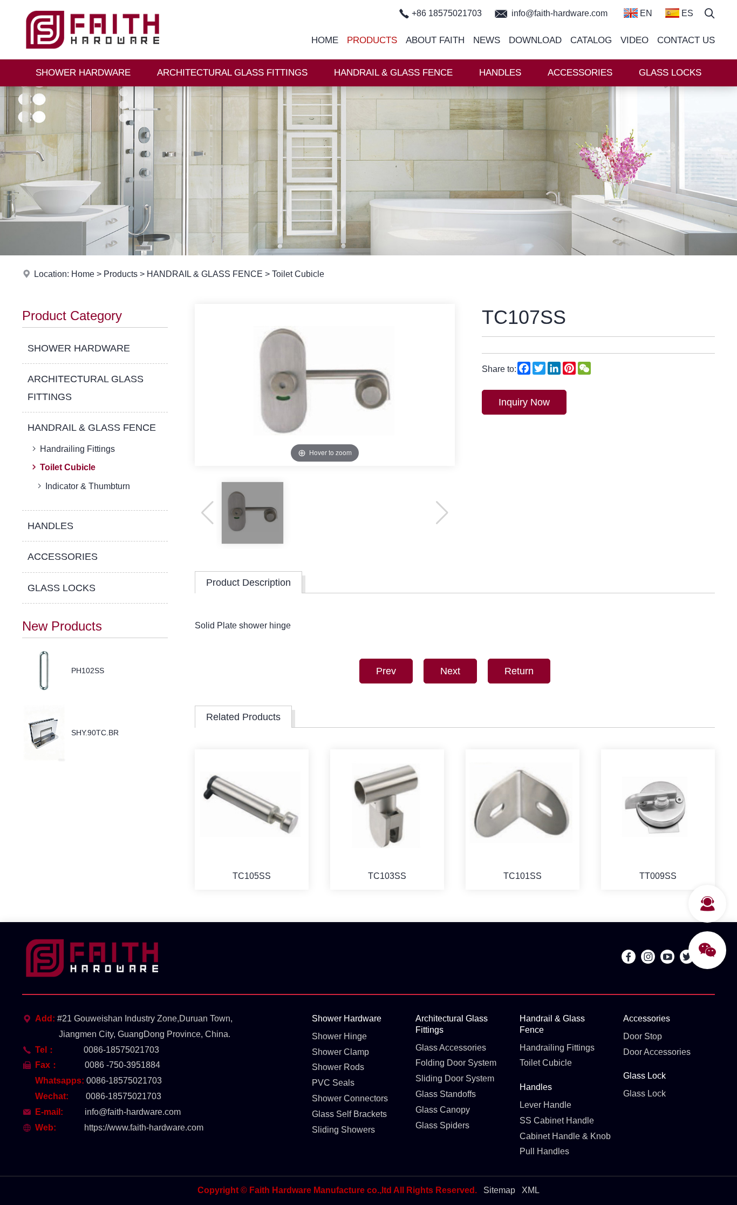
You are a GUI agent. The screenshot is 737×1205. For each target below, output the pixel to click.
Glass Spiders (442, 1125)
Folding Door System (455, 1062)
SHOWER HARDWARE (83, 72)
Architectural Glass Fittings (451, 1024)
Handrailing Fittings (77, 448)
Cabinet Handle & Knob (565, 1136)
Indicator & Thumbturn (87, 486)
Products (372, 40)
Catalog (591, 40)
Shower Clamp (340, 1052)
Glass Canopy (442, 1109)
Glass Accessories (450, 1047)
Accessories (646, 1018)
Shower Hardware (346, 1018)
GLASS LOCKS (670, 72)
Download (535, 40)
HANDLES (500, 72)
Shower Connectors (350, 1098)
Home (324, 40)
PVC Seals (333, 1082)
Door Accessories (657, 1052)
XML (531, 1190)
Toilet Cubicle (298, 274)
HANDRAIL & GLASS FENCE (393, 72)
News (486, 40)
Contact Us (686, 40)
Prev (386, 671)
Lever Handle (545, 1104)
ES (686, 13)
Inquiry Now (524, 402)
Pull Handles (544, 1151)
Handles (536, 1087)
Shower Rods (338, 1067)
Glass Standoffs (445, 1094)
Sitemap (499, 1190)
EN (645, 13)
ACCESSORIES (580, 72)
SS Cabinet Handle (557, 1120)
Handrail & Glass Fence (552, 1024)
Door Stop (642, 1036)
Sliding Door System (454, 1078)
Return (519, 671)
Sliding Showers (343, 1129)
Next (450, 671)
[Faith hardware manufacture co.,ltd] (92, 56)
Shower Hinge (339, 1036)
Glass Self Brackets (349, 1114)
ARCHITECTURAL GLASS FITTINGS (232, 72)
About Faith (435, 40)
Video (634, 40)
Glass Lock (644, 1075)
